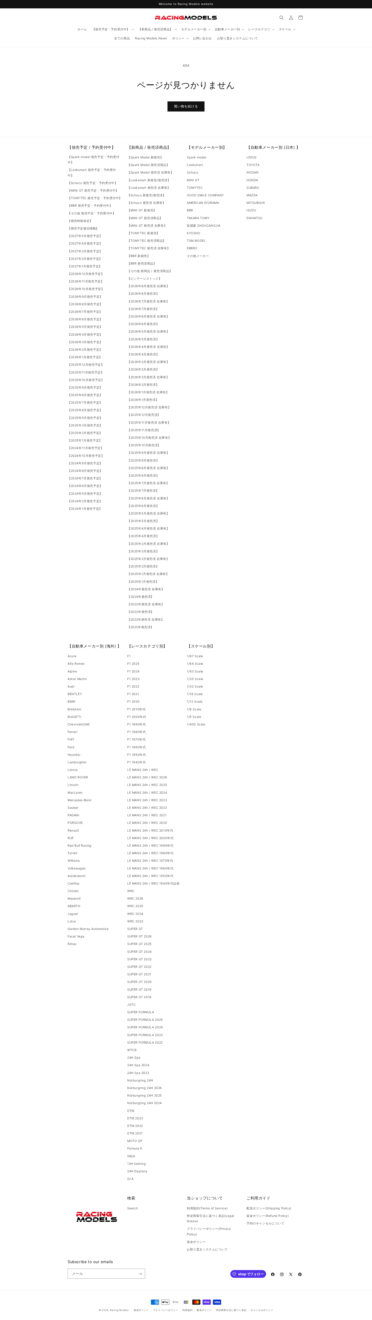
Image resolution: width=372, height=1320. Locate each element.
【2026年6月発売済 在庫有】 (148, 316)
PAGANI (73, 815)
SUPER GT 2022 (139, 966)
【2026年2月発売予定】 (85, 349)
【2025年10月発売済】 (144, 445)
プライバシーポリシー (165, 1309)
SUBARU (252, 187)
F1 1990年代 (136, 724)
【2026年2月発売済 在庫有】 (148, 377)
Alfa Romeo (76, 664)
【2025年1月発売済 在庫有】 (148, 574)
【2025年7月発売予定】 (85, 402)
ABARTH (74, 906)
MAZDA (252, 195)
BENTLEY (75, 694)
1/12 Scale (195, 701)
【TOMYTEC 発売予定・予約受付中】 (95, 198)
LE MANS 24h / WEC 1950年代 (150, 876)
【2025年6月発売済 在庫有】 (148, 498)
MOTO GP (134, 1141)
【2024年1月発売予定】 (85, 508)
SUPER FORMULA (140, 1012)
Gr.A (130, 1179)
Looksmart (195, 165)
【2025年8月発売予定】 (85, 395)
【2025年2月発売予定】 (85, 433)
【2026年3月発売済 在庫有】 (148, 362)
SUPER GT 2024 (139, 951)
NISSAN (252, 172)
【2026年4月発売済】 (143, 354)
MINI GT (193, 180)
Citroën (73, 891)
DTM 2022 (135, 1126)
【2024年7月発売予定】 (85, 478)
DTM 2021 (135, 1133)
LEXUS (251, 157)
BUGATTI (74, 717)
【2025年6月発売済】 (143, 506)
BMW (71, 701)
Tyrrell (72, 853)
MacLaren (75, 792)
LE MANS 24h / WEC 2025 (147, 785)
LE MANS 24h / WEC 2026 (147, 777)
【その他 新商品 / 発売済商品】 (149, 271)
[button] (113, 29)
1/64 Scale (195, 664)
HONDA (252, 180)
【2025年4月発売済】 (143, 536)
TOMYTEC (195, 187)
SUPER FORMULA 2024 (145, 1027)
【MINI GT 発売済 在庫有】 (147, 225)
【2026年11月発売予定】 (86, 281)
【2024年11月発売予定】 (86, 448)
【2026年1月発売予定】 (85, 357)
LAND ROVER (78, 777)
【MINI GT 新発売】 (142, 210)
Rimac (72, 944)
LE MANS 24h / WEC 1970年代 (150, 860)
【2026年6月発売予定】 (85, 319)
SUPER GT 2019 (139, 989)
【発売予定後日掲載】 (83, 228)
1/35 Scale (195, 679)
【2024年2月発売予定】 (85, 501)
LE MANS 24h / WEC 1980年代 (150, 853)
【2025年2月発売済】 (143, 566)
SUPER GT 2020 (139, 982)
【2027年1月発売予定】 (85, 266)
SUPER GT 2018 (139, 997)
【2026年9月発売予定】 (85, 296)
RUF (71, 838)
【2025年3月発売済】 (143, 551)
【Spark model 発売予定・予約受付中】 (93, 159)
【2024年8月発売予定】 (85, 471)
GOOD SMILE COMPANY (205, 195)
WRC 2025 (135, 906)
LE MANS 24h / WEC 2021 (147, 815)
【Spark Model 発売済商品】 (148, 165)
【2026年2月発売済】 (143, 384)
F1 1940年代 (136, 762)
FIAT (71, 739)
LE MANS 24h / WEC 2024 (147, 792)
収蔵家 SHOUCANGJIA (203, 225)
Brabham (74, 709)
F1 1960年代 (136, 747)
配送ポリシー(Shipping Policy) (268, 1208)
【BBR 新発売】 (138, 256)
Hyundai (74, 754)
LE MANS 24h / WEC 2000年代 (150, 838)
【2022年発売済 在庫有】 (145, 619)
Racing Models (119, 1310)
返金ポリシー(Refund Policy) (267, 1215)
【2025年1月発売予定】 (85, 440)
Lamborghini (77, 762)
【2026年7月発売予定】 (85, 311)
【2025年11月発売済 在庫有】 (149, 422)
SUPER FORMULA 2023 (145, 1035)
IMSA (131, 1156)
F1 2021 (133, 694)
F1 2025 (133, 664)
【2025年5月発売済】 (143, 521)
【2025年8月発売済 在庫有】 (148, 468)
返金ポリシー (196, 1241)
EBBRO (192, 248)
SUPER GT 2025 (139, 944)
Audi (71, 686)
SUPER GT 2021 (139, 974)
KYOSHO (193, 233)
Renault (73, 830)
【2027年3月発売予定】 (85, 251)
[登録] (140, 1274)
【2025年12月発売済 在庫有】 (149, 407)
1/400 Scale (196, 724)
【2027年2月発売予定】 (85, 258)
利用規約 (187, 1309)
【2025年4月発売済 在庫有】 (148, 528)
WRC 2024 (135, 914)
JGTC (131, 1004)
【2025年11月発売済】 (143, 430)
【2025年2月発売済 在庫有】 (148, 559)
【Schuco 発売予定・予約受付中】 (93, 183)
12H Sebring (136, 1163)
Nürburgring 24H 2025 (144, 1095)
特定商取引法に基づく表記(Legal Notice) (210, 1218)
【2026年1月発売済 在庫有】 (148, 392)
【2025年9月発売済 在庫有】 (148, 453)
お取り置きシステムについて (207, 1249)
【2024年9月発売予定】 (85, 463)
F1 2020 (133, 701)
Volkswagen (77, 868)
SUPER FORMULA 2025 (145, 1019)
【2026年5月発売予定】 (85, 327)
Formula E (134, 1148)
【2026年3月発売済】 (143, 369)
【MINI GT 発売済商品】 (145, 218)
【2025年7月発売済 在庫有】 (148, 483)
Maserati (74, 898)
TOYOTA (253, 165)
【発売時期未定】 (80, 221)
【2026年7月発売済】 (143, 309)
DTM (130, 1110)
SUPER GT (135, 929)
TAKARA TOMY (198, 218)
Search (132, 1208)
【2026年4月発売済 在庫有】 (148, 347)
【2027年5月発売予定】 (85, 236)
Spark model (196, 157)
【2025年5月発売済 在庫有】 (148, 513)
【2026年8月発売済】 (143, 294)
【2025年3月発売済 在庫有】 (148, 543)
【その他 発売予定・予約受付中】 (92, 213)
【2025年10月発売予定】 (86, 380)
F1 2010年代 (136, 709)
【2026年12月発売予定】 (86, 274)
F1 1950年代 (136, 754)
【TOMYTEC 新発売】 (143, 233)
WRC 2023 (135, 921)
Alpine (72, 671)
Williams (74, 860)
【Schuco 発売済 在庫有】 (146, 203)
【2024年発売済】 (140, 596)
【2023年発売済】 (140, 612)
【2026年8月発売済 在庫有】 (148, 286)
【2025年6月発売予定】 (85, 410)
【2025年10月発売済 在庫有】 (149, 437)
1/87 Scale (195, 656)
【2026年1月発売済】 (143, 399)
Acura (72, 656)
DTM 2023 (135, 1118)
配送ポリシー (204, 1309)
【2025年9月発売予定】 (85, 387)
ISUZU (251, 210)
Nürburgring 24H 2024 (144, 1103)
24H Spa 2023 (138, 1073)
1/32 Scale (195, 686)
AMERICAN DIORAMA (203, 203)
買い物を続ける (186, 106)
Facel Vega (76, 936)
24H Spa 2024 (138, 1065)
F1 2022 (133, 686)
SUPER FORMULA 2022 (145, 1042)
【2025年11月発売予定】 (86, 372)
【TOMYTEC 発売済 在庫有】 (148, 248)
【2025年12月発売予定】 (86, 364)
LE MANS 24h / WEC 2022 (147, 807)
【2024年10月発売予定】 (86, 455)
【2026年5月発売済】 (143, 339)
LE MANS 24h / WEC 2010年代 (150, 830)
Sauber (73, 807)
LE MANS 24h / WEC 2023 (147, 800)
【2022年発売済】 (140, 627)
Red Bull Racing (79, 845)
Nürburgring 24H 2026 (144, 1088)
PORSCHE (75, 823)
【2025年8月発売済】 (143, 475)
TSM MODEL (196, 240)
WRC (131, 891)
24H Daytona (137, 1171)
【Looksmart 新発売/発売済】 (148, 180)
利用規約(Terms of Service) (207, 1208)
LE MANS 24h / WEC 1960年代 (150, 868)
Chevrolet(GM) (79, 724)
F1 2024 (133, 671)
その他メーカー (198, 256)
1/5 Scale (194, 717)
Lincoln (73, 785)
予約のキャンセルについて (265, 1223)
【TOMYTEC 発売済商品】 (146, 240)
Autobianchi (77, 876)
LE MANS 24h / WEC (142, 770)
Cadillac (74, 883)
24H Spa (133, 1057)
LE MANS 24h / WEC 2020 (147, 823)
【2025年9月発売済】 (143, 460)
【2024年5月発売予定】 (85, 493)
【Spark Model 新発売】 (145, 157)
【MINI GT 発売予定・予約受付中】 (93, 190)
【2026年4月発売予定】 (85, 334)
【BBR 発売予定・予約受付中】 (90, 206)
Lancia (73, 770)
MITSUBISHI (255, 203)
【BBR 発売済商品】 (142, 263)
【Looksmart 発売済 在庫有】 (148, 187)
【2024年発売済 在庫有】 (145, 589)
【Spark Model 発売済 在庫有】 (150, 172)
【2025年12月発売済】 (144, 415)
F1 (129, 656)
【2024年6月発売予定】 (85, 486)
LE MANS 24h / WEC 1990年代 (150, 845)
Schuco (192, 172)
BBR (190, 210)
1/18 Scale (195, 694)
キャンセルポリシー (262, 1309)
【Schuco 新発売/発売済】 (146, 195)
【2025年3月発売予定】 (85, 425)
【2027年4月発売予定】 (85, 243)
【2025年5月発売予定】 (85, 418)
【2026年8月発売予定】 (85, 304)
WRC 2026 (135, 898)
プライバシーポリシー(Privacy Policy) (209, 1231)
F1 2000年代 (136, 717)
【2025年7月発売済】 (143, 490)
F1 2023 (133, 679)
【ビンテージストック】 (144, 278)
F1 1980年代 (136, 732)
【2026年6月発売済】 (143, 324)
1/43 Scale (195, 671)
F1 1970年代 (136, 739)
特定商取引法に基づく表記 (231, 1309)
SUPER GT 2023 (139, 959)
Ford (71, 747)
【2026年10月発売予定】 (86, 289)
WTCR (131, 1050)
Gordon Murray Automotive (88, 929)
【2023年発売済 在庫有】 (145, 604)
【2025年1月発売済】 (143, 581)
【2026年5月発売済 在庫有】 (148, 331)
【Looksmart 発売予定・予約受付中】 (92, 172)
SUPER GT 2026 (139, 936)
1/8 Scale (194, 709)
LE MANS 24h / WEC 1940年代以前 (153, 883)
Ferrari (72, 732)
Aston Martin (77, 679)
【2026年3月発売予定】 (85, 342)
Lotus (72, 921)
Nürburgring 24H (140, 1080)
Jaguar (73, 914)
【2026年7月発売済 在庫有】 (148, 301)
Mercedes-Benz (80, 800)
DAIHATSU (254, 218)
